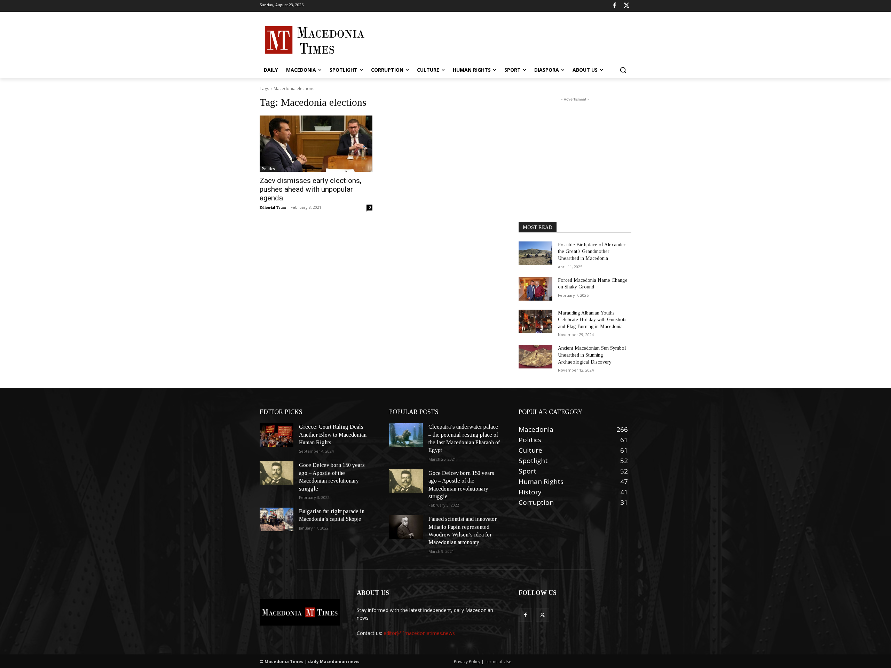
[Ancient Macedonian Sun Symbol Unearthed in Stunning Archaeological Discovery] (535, 356)
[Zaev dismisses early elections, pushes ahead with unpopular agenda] (316, 144)
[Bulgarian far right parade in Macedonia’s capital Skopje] (276, 519)
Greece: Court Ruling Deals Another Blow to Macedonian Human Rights (332, 434)
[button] (623, 70)
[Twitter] (626, 6)
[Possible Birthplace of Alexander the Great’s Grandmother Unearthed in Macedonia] (535, 253)
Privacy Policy (467, 662)
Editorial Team (273, 207)
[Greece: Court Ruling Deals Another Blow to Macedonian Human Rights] (276, 435)
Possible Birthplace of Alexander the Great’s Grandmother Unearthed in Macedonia (591, 251)
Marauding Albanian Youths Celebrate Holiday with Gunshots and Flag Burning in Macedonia (592, 319)
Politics (268, 168)
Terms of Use (498, 662)
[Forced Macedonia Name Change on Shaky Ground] (535, 289)
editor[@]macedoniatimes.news (419, 633)
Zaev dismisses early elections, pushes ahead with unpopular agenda (310, 189)
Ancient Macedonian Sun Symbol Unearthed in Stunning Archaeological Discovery (592, 354)
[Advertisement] (497, 39)
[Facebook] (614, 6)
